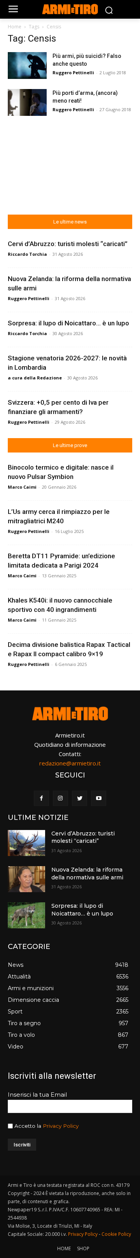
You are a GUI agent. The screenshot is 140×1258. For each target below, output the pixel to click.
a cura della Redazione (35, 378)
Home (14, 26)
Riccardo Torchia (27, 254)
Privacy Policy (61, 1126)
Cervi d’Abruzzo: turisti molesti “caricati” (68, 244)
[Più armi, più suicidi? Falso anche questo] (27, 65)
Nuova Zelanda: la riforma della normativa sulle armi (87, 873)
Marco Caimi (22, 487)
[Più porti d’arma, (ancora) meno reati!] (27, 102)
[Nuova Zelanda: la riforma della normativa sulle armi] (26, 879)
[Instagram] (60, 798)
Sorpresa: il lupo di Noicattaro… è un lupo (68, 323)
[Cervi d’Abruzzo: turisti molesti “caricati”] (26, 843)
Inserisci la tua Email (37, 1094)
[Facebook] (41, 798)
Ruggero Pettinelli (73, 72)
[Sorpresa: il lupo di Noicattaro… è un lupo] (26, 915)
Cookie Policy (116, 1234)
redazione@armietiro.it (70, 763)
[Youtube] (98, 798)
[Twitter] (79, 798)
